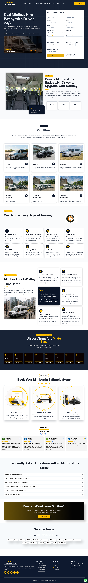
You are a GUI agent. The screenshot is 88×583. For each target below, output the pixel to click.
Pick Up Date (50, 42)
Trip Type (50, 35)
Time (58, 42)
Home (24, 3)
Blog (64, 3)
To (67, 25)
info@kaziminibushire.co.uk (76, 569)
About (53, 3)
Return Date (69, 42)
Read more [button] (4, 449)
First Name (50, 15)
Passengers (69, 35)
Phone (49, 20)
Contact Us (58, 3)
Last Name (69, 15)
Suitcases (68, 30)
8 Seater (63, 164)
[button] (87, 444)
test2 (1, 554)
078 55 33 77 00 (79, 3)
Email (67, 20)
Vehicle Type (50, 30)
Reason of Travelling (52, 49)
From (49, 25)
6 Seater (35, 164)
